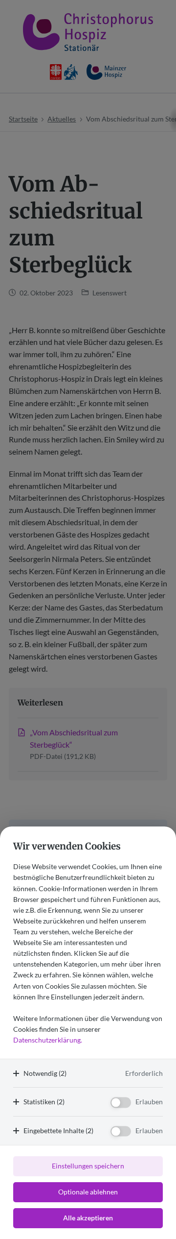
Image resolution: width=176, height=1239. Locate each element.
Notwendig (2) (44, 1073)
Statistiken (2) (44, 1101)
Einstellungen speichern (88, 1166)
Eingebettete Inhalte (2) (58, 1130)
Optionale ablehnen (88, 1192)
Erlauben (149, 1101)
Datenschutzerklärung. (47, 1040)
